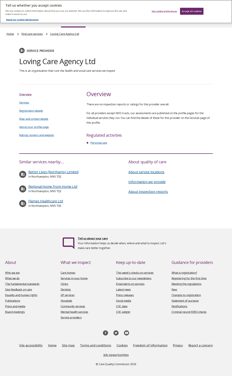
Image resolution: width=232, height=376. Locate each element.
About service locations (146, 172)
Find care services (32, 34)
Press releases (125, 295)
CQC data (121, 306)
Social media (123, 301)
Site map (68, 345)
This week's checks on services (135, 273)
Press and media (15, 306)
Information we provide (146, 181)
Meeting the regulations (186, 284)
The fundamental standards (22, 284)
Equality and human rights (21, 295)
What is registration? (184, 273)
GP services (68, 295)
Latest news (123, 289)
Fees (174, 289)
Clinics (64, 284)
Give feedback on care (18, 289)
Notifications (179, 306)
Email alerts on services (130, 284)
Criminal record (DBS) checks (189, 312)
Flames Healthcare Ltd (45, 201)
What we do (12, 278)
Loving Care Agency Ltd (64, 34)
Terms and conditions (95, 345)
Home (10, 34)
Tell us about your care (93, 238)
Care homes (68, 273)
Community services (73, 306)
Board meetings (15, 312)
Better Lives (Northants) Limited (53, 172)
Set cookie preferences (164, 11)
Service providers (71, 317)
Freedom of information (150, 345)
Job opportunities (116, 355)
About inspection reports (148, 191)
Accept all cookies (192, 11)
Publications (12, 301)
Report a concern (200, 345)
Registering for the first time (189, 278)
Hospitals (66, 301)
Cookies (122, 345)
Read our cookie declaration (22, 19)
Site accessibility (31, 345)
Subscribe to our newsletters (133, 278)
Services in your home (74, 278)
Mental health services (74, 312)
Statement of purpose (185, 301)
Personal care (98, 143)
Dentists (66, 289)
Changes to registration (186, 295)
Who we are (12, 273)
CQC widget (123, 312)
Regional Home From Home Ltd (52, 186)
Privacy (178, 345)
